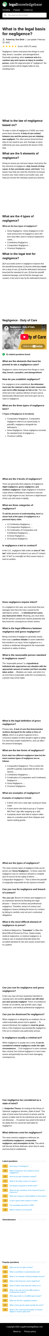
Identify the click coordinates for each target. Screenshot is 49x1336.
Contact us (28, 10)
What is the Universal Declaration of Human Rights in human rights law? (26, 1311)
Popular (16, 10)
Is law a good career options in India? (24, 1201)
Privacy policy (30, 1331)
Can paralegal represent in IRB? (22, 1205)
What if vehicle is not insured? (21, 1210)
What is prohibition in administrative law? (25, 1272)
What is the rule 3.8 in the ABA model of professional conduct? (24, 1291)
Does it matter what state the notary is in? (25, 1286)
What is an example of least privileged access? (27, 1276)
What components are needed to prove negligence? (24, 1172)
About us (17, 1331)
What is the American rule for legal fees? (25, 1281)
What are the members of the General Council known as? (27, 1191)
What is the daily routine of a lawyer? (23, 1181)
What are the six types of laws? (21, 1267)
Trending (6, 10)
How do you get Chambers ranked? (23, 1176)
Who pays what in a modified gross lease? (25, 1296)
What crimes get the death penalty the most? (26, 1305)
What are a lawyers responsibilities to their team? (28, 1196)
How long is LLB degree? (19, 1166)
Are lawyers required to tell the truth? (23, 1186)
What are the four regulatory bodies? (23, 1300)
